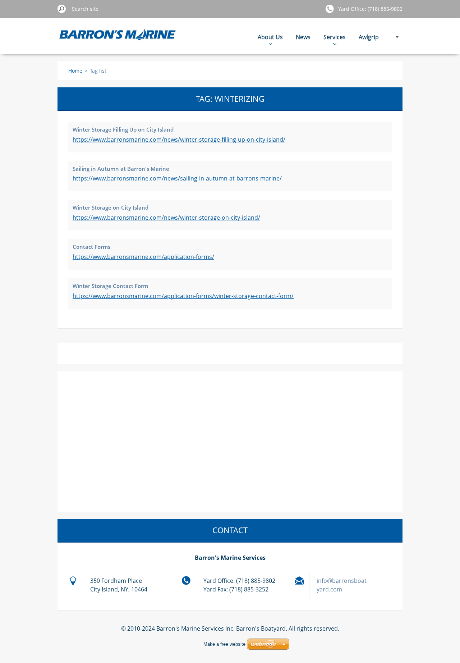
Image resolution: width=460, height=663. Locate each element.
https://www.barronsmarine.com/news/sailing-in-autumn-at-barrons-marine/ (177, 178)
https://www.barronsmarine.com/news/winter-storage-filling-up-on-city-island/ (179, 139)
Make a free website (224, 644)
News (303, 37)
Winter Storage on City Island (110, 207)
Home (75, 70)
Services (334, 37)
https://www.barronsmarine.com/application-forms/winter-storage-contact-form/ (183, 296)
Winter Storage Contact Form (110, 285)
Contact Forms (91, 246)
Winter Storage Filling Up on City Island (123, 129)
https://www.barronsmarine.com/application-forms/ (143, 257)
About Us (270, 37)
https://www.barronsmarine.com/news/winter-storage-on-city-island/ (166, 217)
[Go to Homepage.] (118, 39)
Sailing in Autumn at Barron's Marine (121, 168)
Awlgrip (369, 37)
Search (62, 8)
